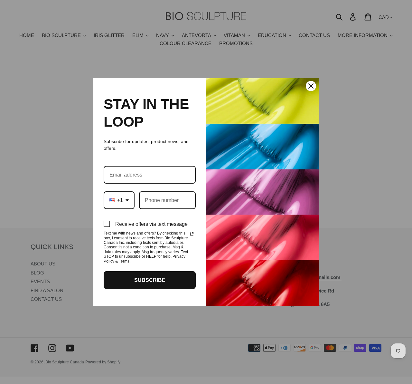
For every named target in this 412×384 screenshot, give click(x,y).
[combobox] (119, 200)
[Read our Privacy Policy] (192, 234)
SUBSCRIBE (149, 280)
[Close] (311, 86)
